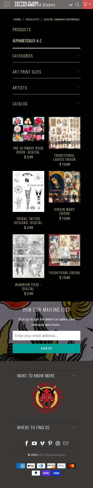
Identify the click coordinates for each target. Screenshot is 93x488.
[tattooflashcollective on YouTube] (34, 444)
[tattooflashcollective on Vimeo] (42, 444)
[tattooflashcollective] (26, 4)
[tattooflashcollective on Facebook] (26, 444)
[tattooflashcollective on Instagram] (58, 444)
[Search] (77, 4)
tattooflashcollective (51, 455)
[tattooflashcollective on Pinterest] (50, 444)
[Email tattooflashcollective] (66, 444)
